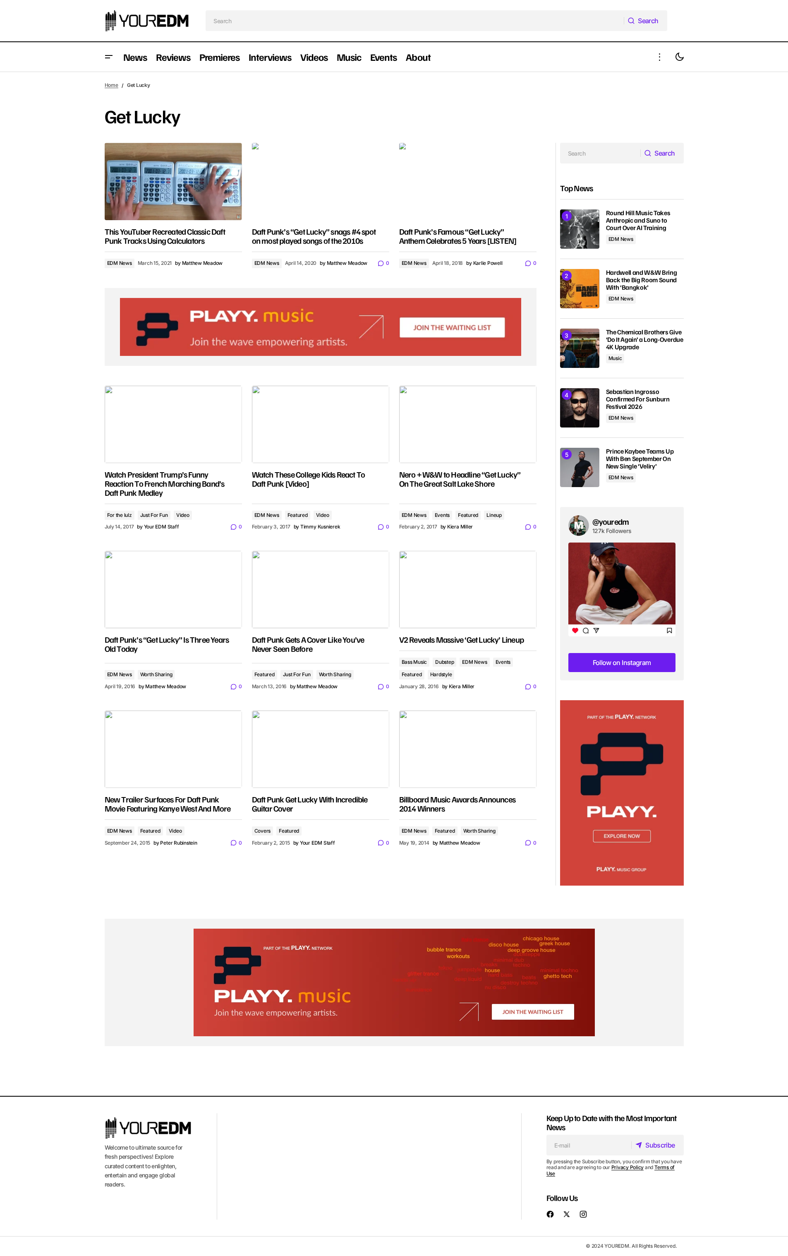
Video (182, 515)
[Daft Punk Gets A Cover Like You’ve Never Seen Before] (320, 589)
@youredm (610, 521)
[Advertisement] (622, 793)
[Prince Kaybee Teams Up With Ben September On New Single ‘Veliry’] (579, 467)
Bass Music (414, 662)
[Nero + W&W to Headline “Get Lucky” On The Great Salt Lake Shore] (468, 424)
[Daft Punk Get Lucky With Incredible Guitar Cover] (320, 749)
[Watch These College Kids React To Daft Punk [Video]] (320, 424)
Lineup (494, 515)
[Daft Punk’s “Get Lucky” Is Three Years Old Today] (173, 589)
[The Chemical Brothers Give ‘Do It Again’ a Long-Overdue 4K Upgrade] (579, 348)
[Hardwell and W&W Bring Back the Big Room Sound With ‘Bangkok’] (579, 288)
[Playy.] (394, 982)
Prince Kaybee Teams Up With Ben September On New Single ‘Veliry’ (640, 459)
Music (615, 358)
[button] (109, 57)
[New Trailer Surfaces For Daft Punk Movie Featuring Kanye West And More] (173, 749)
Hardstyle (441, 674)
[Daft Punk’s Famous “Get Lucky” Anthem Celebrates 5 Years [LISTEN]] (468, 181)
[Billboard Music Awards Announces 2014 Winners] (468, 749)
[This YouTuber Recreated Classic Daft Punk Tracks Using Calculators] (173, 181)
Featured (297, 515)
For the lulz (119, 515)
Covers (262, 831)
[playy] (320, 327)
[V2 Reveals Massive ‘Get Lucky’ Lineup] (468, 589)
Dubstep (444, 662)
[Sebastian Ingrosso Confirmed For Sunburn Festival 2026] (579, 407)
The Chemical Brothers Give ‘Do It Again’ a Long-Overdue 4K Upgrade (644, 340)
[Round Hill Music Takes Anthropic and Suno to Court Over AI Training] (579, 229)
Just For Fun (154, 515)
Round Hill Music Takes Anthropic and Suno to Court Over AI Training (638, 220)
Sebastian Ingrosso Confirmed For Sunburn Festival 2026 (638, 399)
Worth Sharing (156, 674)
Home (111, 85)
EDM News (119, 263)
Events (442, 515)
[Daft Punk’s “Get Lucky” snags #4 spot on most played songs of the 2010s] (320, 181)
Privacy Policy (627, 1168)
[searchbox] (414, 21)
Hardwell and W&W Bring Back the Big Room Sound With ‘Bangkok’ (641, 280)
